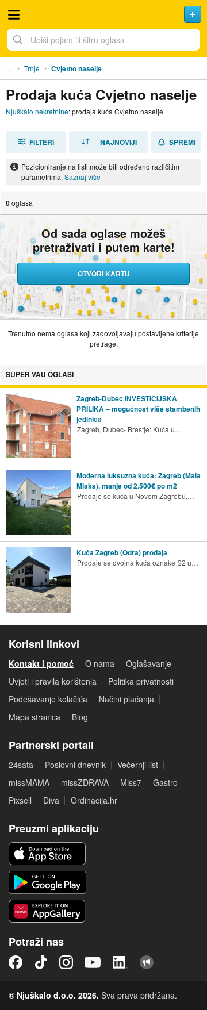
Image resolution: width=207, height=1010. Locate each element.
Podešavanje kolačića (48, 699)
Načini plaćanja (126, 699)
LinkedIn (120, 962)
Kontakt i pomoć (41, 663)
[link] (103, 425)
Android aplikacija (47, 882)
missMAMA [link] (29, 782)
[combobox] (103, 40)
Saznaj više (82, 177)
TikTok (41, 962)
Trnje (32, 68)
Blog (80, 717)
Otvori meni (14, 14)
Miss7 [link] (130, 782)
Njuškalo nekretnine (37, 111)
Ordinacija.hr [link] (94, 800)
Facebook (15, 962)
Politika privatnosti (141, 681)
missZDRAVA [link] (85, 782)
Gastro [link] (165, 782)
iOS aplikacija (47, 853)
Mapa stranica (34, 717)
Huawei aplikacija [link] (47, 911)
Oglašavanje (148, 663)
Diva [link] (51, 800)
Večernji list (137, 764)
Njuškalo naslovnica (103, 14)
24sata (21, 764)
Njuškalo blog (147, 962)
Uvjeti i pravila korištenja (53, 681)
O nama (99, 663)
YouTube (93, 962)
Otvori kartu (104, 273)
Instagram (66, 962)
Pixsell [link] (20, 800)
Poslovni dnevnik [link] (75, 764)
